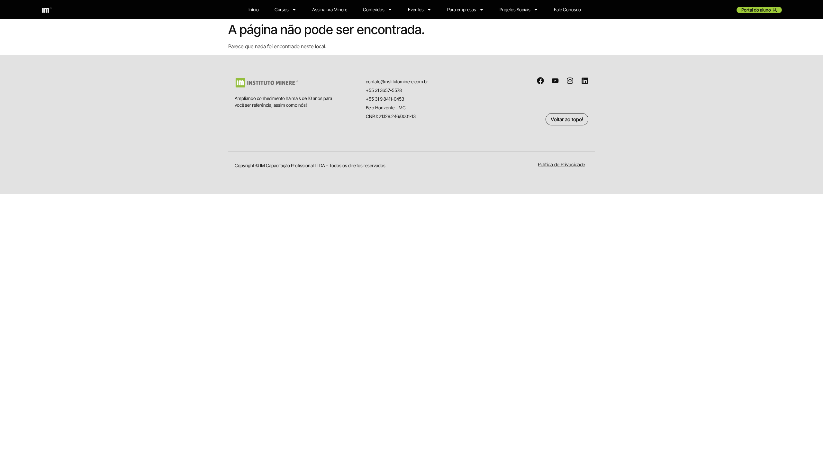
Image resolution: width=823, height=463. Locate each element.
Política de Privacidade (561, 164)
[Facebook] (540, 80)
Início (254, 9)
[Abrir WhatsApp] (807, 447)
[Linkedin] (584, 80)
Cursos (282, 9)
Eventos (416, 9)
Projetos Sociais (515, 9)
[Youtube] (555, 80)
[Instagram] (570, 80)
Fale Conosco (567, 9)
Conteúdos (373, 9)
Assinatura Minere (329, 9)
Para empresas (461, 9)
